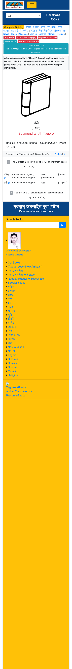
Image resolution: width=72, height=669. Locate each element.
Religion (13, 375)
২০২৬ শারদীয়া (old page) (21, 274)
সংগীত (11, 323)
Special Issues (16, 282)
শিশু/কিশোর (14, 335)
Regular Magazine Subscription (26, 278)
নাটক (10, 307)
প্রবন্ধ (10, 295)
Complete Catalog (13, 27)
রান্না (10, 343)
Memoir (12, 371)
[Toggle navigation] (32, 5)
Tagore (12, 355)
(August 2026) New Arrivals (24, 266)
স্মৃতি (10, 315)
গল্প (10, 299)
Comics (12, 363)
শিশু (10, 331)
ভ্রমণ (10, 303)
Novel (11, 351)
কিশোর (11, 339)
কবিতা (11, 286)
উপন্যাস (12, 291)
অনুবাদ (11, 311)
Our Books (14, 262)
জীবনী (11, 319)
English (58, 154)
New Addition (16, 347)
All (64, 154)
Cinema (12, 367)
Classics (13, 359)
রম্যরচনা (12, 327)
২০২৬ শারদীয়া (15, 270)
